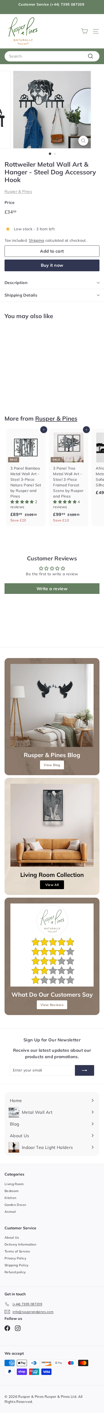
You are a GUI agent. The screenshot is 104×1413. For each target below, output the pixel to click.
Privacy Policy (15, 1258)
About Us (12, 1237)
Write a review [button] (52, 588)
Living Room (14, 1184)
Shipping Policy (16, 1265)
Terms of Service (17, 1251)
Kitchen (10, 1198)
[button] (22, 501)
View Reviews (52, 1005)
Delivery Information (20, 1244)
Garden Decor (15, 1205)
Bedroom (12, 1191)
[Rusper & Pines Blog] (52, 705)
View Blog (52, 765)
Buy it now (52, 265)
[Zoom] (83, 141)
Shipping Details (21, 295)
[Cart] (84, 31)
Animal (10, 1212)
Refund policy (15, 1272)
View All (52, 885)
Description (16, 282)
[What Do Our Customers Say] (52, 945)
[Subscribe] (84, 1070)
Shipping (36, 240)
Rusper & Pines (18, 191)
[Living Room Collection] (52, 825)
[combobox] (52, 56)
